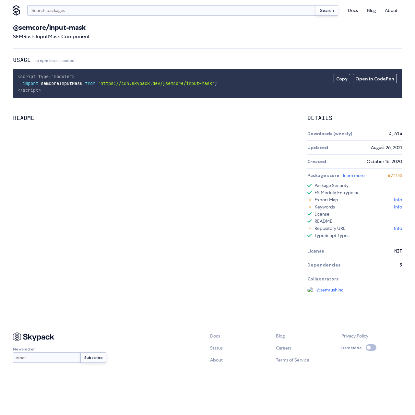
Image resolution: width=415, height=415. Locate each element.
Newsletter (24, 349)
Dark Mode (351, 347)
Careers (283, 348)
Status (216, 348)
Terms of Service (292, 360)
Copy (342, 79)
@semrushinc (329, 290)
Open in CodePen (374, 79)
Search (327, 10)
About (391, 10)
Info (398, 199)
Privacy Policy (354, 336)
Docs (353, 10)
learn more (354, 175)
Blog (371, 10)
